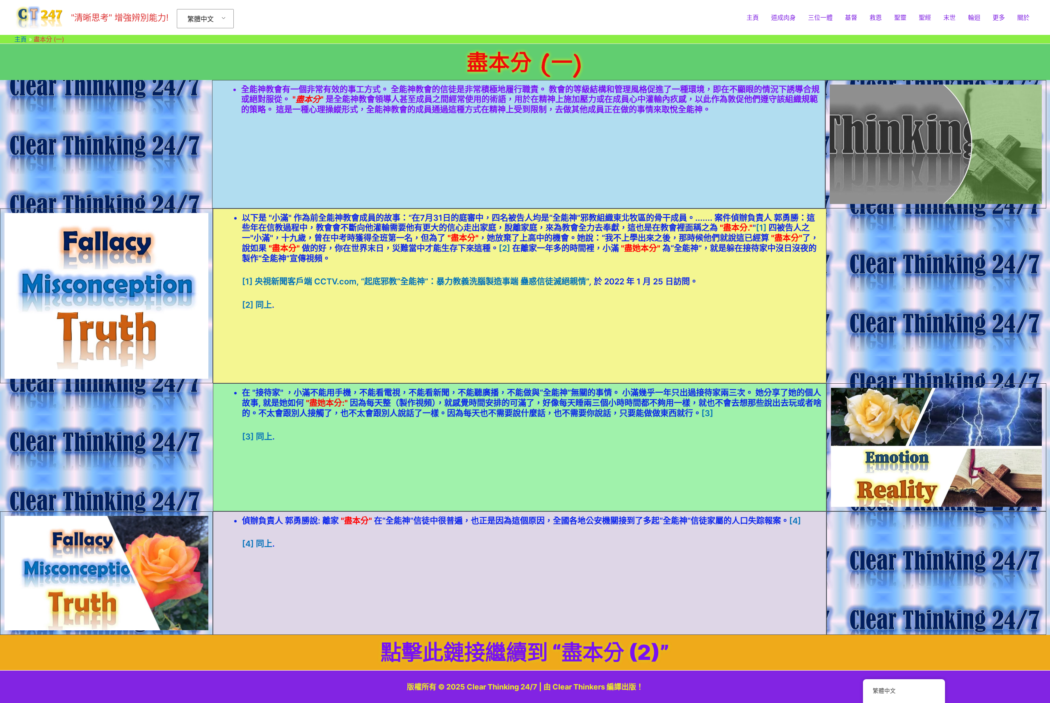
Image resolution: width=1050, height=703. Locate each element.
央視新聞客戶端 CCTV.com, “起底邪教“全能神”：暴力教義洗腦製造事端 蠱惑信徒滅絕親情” (422, 281)
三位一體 (820, 17)
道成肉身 (783, 17)
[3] (707, 413)
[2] (504, 248)
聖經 (925, 17)
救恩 (876, 17)
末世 (949, 17)
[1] (761, 228)
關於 (1023, 17)
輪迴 (974, 17)
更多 (999, 17)
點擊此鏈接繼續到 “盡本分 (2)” (525, 652)
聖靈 (900, 17)
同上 (264, 305)
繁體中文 (200, 19)
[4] (795, 521)
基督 (851, 17)
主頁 (752, 17)
